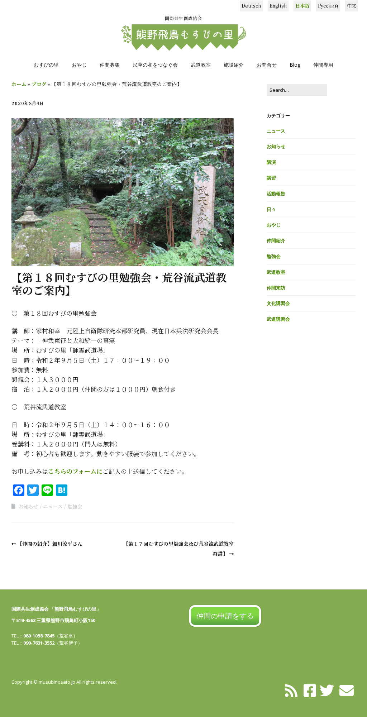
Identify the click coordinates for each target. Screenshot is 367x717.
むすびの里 (46, 64)
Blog (295, 64)
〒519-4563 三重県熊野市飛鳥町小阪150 (53, 620)
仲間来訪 (276, 288)
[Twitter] (327, 689)
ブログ (39, 83)
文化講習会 (278, 303)
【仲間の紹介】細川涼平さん (49, 543)
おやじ (79, 64)
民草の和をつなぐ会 (155, 64)
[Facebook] (310, 689)
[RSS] (291, 689)
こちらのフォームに (75, 471)
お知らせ (28, 506)
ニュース (53, 506)
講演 (271, 162)
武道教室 (201, 64)
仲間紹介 (276, 240)
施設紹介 (234, 64)
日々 (271, 209)
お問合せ (267, 64)
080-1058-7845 (38, 635)
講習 (271, 178)
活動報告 (276, 193)
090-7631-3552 (38, 643)
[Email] (347, 689)
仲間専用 (323, 64)
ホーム (19, 83)
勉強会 (74, 506)
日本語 (302, 5)
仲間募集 (110, 64)
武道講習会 (278, 319)
